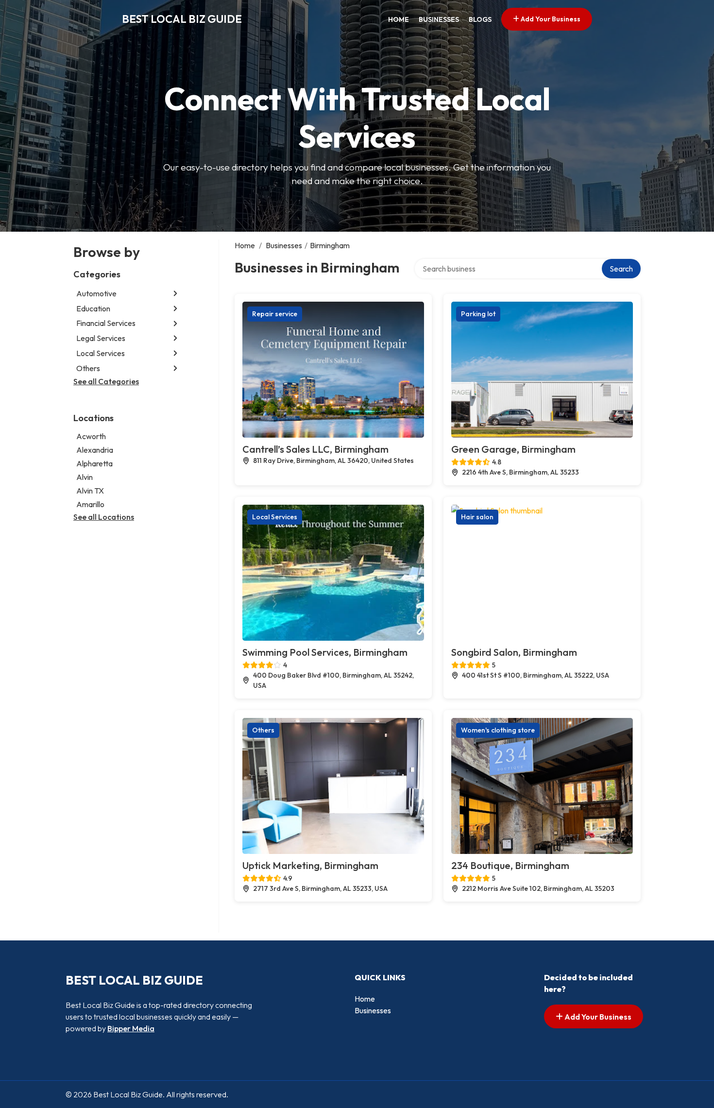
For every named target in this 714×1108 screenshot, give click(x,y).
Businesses (439, 19)
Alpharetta (94, 463)
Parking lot (478, 313)
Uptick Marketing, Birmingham (310, 865)
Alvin (84, 477)
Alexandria (94, 450)
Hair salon (477, 516)
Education (93, 308)
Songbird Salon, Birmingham (514, 652)
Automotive (96, 293)
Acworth (91, 436)
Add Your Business (549, 19)
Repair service (274, 313)
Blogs (480, 19)
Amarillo (90, 504)
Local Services (100, 353)
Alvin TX (90, 490)
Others (88, 368)
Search (621, 268)
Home (398, 19)
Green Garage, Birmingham (513, 449)
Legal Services (100, 338)
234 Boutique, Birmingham (510, 865)
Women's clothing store (498, 730)
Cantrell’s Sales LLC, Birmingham (315, 449)
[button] (175, 293)
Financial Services (106, 323)
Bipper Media (130, 1028)
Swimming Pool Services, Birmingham (325, 652)
